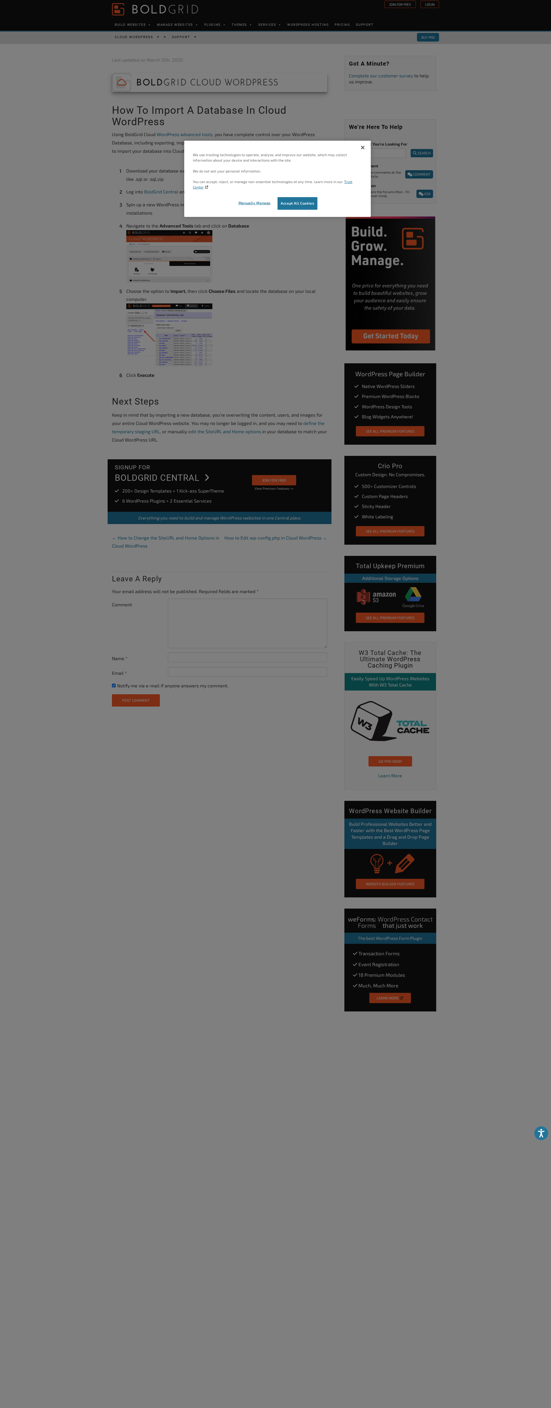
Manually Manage (254, 203)
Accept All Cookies (297, 203)
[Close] (362, 147)
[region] (277, 179)
